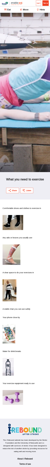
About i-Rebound (25, 459)
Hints (42, 9)
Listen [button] (28, 190)
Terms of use (25, 464)
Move (25, 9)
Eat (9, 9)
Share (14, 190)
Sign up (45, 3)
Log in (38, 3)
